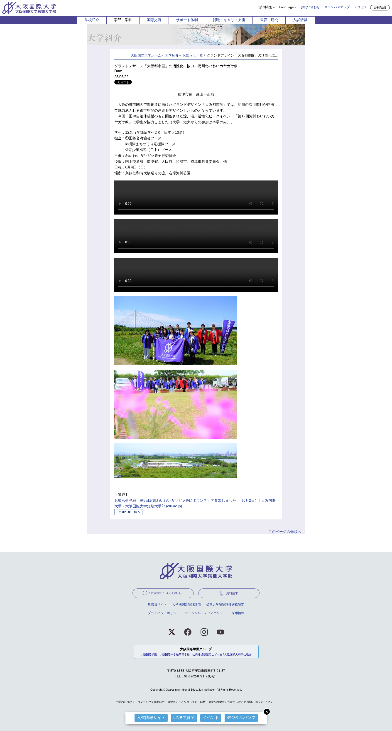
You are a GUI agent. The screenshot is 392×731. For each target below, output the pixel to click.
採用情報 (238, 613)
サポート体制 (187, 20)
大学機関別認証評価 (186, 604)
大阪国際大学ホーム (146, 55)
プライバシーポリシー (163, 613)
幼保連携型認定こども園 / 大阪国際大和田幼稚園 (222, 654)
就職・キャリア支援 (229, 20)
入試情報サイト (151, 717)
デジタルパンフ (241, 717)
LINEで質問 (184, 717)
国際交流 (154, 20)
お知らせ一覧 (193, 55)
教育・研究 (269, 20)
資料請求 (380, 8)
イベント (211, 717)
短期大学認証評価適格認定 (225, 604)
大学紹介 (172, 55)
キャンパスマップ (337, 7)
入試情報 (300, 20)
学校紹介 (92, 20)
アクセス (360, 7)
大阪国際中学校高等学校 (175, 654)
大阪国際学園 (149, 654)
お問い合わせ (310, 7)
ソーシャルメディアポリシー (205, 613)
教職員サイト (157, 604)
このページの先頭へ (284, 531)
